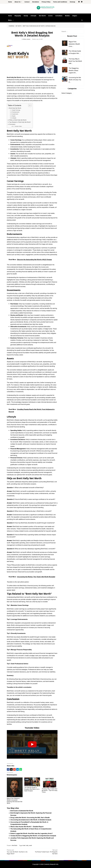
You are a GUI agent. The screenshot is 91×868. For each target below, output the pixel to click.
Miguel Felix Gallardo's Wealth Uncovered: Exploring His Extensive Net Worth (14, 800)
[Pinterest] (79, 2)
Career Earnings (16, 110)
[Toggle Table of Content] (29, 105)
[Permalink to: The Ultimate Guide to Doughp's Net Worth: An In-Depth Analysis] (32, 781)
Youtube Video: (18, 126)
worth (30, 845)
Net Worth (14, 845)
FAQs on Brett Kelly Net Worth (17, 120)
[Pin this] (14, 769)
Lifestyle (14, 118)
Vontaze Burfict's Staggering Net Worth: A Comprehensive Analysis (33, 836)
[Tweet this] (11, 769)
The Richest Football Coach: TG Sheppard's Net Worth (46, 851)
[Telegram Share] (17, 769)
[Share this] (8, 769)
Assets (13, 116)
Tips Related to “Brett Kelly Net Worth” (20, 122)
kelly (27, 845)
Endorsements (15, 112)
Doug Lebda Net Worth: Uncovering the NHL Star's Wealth (30, 817)
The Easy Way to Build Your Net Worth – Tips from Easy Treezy (49, 790)
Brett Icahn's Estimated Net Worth (21, 811)
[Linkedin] (81, 2)
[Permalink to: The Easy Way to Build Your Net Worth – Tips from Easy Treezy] (49, 782)
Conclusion (12, 124)
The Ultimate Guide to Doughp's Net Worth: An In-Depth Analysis (32, 789)
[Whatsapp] (20, 769)
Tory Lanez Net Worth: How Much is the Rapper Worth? (17, 851)
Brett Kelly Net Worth (15, 108)
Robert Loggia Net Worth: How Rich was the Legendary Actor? (31, 833)
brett (24, 845)
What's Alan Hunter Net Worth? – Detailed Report (26, 827)
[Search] (82, 20)
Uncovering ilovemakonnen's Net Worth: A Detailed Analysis (30, 820)
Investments (15, 114)
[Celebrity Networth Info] (45, 8)
